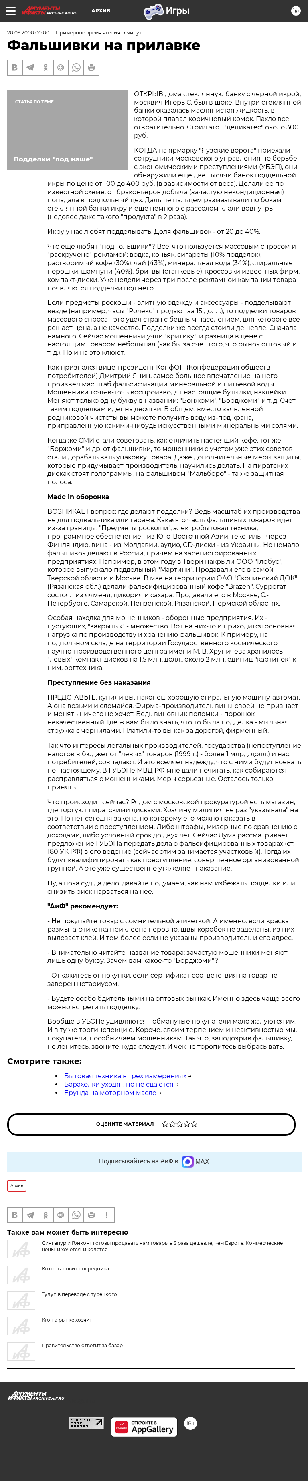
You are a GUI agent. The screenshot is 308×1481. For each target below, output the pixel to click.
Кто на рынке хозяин (67, 1320)
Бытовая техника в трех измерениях (125, 1076)
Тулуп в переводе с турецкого (79, 1294)
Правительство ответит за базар (82, 1345)
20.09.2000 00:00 (28, 33)
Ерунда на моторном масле (110, 1093)
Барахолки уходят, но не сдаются (119, 1084)
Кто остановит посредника (75, 1269)
